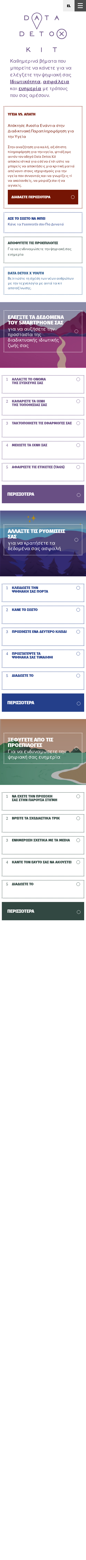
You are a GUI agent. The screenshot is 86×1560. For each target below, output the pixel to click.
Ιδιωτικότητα (25, 81)
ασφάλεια (56, 81)
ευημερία (30, 88)
